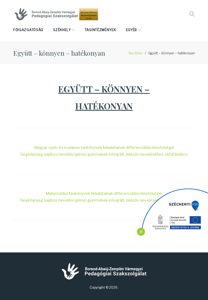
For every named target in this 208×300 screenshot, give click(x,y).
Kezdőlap (135, 53)
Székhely (62, 30)
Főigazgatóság (28, 30)
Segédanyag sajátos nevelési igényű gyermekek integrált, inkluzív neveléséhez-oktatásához (104, 154)
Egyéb (131, 30)
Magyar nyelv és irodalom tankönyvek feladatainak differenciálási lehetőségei (104, 147)
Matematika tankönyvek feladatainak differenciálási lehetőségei (104, 193)
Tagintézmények (100, 30)
